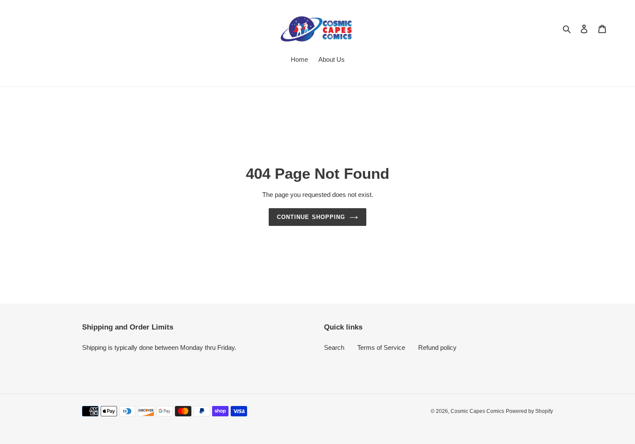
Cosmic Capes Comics (477, 411)
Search (334, 347)
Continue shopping (311, 217)
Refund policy (437, 347)
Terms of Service (381, 347)
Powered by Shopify (529, 411)
